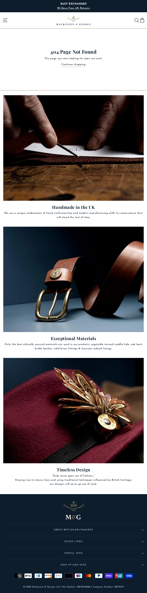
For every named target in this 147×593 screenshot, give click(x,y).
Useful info (73, 553)
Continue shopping (73, 64)
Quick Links (74, 542)
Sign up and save (73, 565)
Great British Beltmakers (73, 530)
